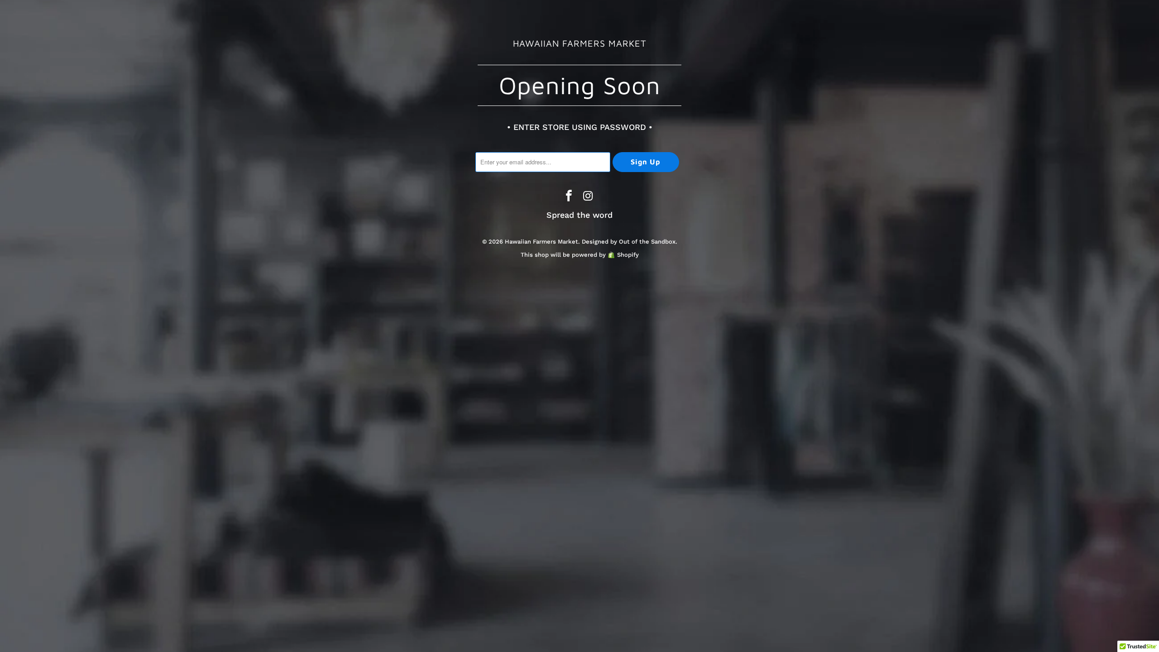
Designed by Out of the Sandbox (628, 241)
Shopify (628, 254)
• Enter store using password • (579, 127)
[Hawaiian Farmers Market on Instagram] (588, 196)
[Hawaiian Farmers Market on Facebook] (569, 196)
